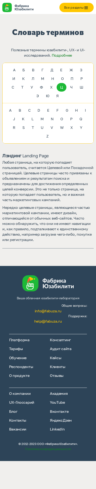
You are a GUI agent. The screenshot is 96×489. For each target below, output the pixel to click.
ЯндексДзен (61, 420)
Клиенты (57, 366)
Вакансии (18, 429)
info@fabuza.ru (48, 311)
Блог (13, 411)
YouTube (57, 402)
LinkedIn (57, 429)
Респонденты (21, 366)
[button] (76, 7)
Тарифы (16, 348)
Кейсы (56, 357)
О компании (20, 393)
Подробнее (62, 55)
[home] (26, 7)
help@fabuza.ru (48, 321)
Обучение (18, 357)
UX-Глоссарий (21, 402)
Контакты (18, 420)
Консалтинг (60, 339)
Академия (59, 393)
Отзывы (57, 375)
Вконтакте (59, 411)
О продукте (19, 375)
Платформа (19, 339)
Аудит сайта (61, 348)
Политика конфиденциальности (48, 449)
